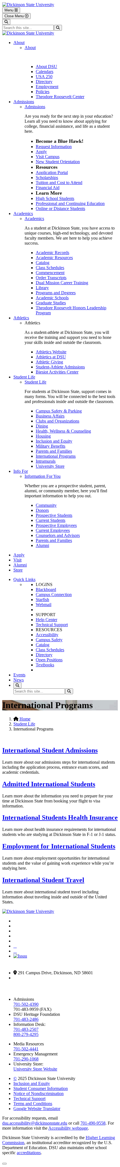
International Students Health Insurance (60, 817)
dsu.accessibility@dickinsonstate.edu (34, 1123)
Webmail (43, 604)
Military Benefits (50, 446)
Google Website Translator (36, 1108)
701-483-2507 (26, 1029)
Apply (41, 151)
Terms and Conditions (32, 1103)
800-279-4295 (26, 1034)
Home (24, 719)
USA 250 (44, 76)
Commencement (50, 272)
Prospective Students (54, 515)
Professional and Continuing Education (70, 203)
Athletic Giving (49, 362)
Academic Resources (54, 257)
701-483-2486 (26, 1019)
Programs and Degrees (56, 292)
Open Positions (49, 659)
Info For (20, 471)
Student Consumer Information (40, 1088)
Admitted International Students (48, 784)
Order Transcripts (51, 277)
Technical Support (52, 624)
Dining (42, 426)
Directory (44, 81)
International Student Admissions (50, 750)
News (18, 679)
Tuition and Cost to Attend (59, 182)
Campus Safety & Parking (59, 411)
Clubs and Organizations (57, 421)
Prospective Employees (56, 525)
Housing (43, 436)
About (19, 42)
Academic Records (52, 252)
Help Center (46, 619)
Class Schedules (50, 267)
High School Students (55, 198)
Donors (42, 510)
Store (18, 570)
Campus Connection (54, 594)
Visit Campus (47, 156)
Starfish (42, 599)
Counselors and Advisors (58, 535)
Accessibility (47, 634)
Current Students (50, 520)
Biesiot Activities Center (57, 372)
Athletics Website (51, 351)
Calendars (44, 71)
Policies (42, 91)
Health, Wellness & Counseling (63, 431)
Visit (17, 560)
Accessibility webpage (68, 1128)
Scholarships (47, 177)
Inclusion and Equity (54, 441)
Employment (47, 86)
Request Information (54, 146)
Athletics (21, 317)
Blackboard (46, 589)
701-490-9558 (92, 1123)
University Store (50, 466)
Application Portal (52, 172)
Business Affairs (50, 416)
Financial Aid (47, 187)
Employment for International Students (58, 846)
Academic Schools (52, 297)
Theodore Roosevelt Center (60, 96)
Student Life (24, 377)
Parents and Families (54, 451)
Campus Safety (49, 639)
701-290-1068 (26, 1059)
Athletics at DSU (51, 357)
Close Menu (14, 16)
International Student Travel (43, 880)
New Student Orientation (58, 161)
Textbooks (45, 664)
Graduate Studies (51, 302)
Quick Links (24, 579)
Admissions (23, 101)
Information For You (43, 476)
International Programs (56, 456)
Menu (9, 10)
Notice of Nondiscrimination (38, 1093)
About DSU (46, 66)
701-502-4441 (26, 1049)
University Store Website (35, 1069)
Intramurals (46, 461)
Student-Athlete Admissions (60, 367)
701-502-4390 (26, 1004)
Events (19, 674)
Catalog (42, 262)
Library (42, 287)
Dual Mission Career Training (62, 282)
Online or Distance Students (60, 208)
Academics (23, 213)
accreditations (29, 1152)
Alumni (42, 545)
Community (46, 505)
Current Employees (53, 530)
